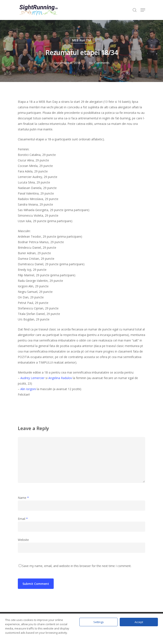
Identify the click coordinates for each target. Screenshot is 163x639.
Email (23, 519)
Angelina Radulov (60, 378)
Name (23, 498)
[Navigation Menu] (143, 10)
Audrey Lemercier (32, 378)
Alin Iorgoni (28, 389)
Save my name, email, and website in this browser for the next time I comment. (76, 566)
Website (23, 540)
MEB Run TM (81, 40)
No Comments (99, 63)
